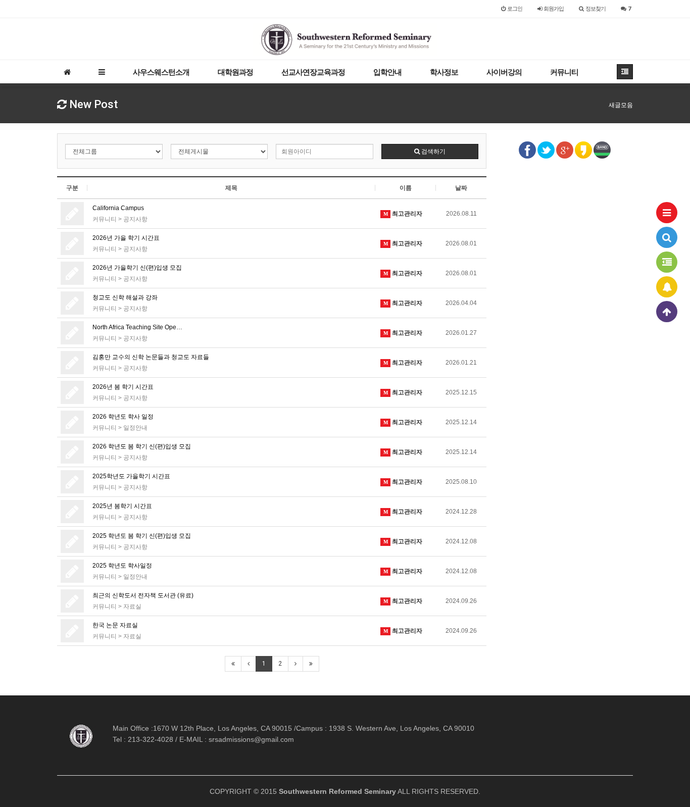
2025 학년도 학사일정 (122, 565)
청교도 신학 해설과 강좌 (125, 297)
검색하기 (433, 151)
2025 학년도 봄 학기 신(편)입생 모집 (141, 535)
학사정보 (444, 72)
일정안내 (135, 427)
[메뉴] (666, 212)
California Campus (118, 208)
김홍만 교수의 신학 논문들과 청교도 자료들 (150, 357)
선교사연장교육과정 (313, 72)
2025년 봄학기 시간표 (122, 506)
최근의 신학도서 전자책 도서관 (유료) (142, 595)
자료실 (132, 606)
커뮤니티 (564, 72)
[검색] (666, 237)
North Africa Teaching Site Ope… (137, 327)
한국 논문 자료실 (115, 625)
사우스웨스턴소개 (161, 72)
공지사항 (135, 219)
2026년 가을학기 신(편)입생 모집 (137, 267)
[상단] (666, 311)
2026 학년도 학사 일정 (123, 416)
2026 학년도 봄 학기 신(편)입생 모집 (141, 446)
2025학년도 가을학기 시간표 (131, 476)
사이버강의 (504, 72)
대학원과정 (235, 72)
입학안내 (387, 72)
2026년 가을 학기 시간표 (126, 237)
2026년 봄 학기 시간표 (123, 386)
